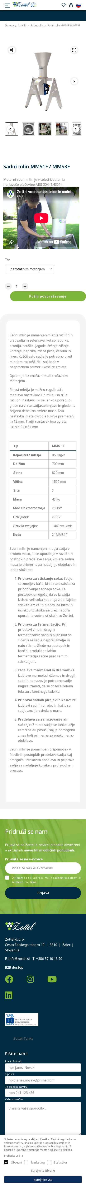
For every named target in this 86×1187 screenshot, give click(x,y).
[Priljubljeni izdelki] (63, 5)
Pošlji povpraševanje (48, 296)
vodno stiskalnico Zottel (53, 615)
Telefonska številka (16, 1087)
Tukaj (33, 881)
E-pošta (9, 1074)
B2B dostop (14, 967)
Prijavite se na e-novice (24, 859)
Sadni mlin (37, 25)
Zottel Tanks (23, 1038)
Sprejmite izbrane (43, 1170)
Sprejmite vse (43, 1180)
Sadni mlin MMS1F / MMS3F (64, 25)
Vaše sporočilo (14, 1099)
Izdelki (22, 25)
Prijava (43, 893)
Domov (9, 25)
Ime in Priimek (13, 1061)
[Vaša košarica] (71, 5)
